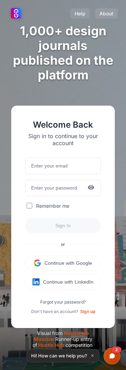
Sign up (87, 311)
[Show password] (91, 188)
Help (80, 13)
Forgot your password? (63, 302)
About (106, 13)
